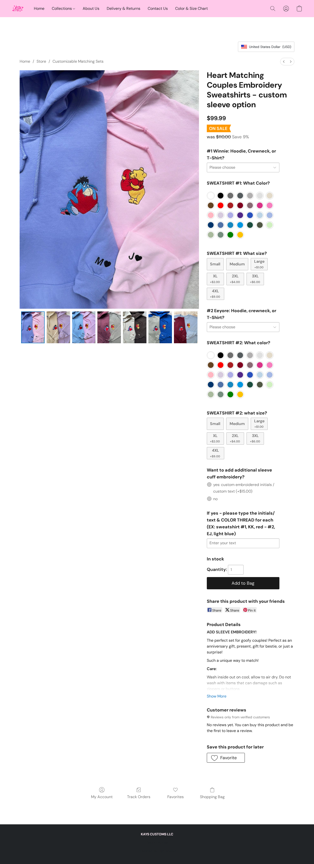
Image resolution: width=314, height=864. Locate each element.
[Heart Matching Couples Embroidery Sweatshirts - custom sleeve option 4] (134, 327)
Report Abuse (157, 842)
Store (41, 61)
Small (215, 264)
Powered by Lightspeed (157, 851)
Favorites (175, 796)
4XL (215, 293)
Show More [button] (216, 696)
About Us (91, 8)
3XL (255, 278)
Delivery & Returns (123, 8)
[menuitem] (283, 61)
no (215, 498)
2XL (235, 278)
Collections (62, 8)
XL (215, 278)
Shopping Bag (212, 796)
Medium (237, 264)
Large (259, 264)
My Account (102, 796)
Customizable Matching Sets (78, 61)
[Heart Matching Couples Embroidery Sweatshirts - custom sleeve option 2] (84, 327)
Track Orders (138, 796)
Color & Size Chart (191, 8)
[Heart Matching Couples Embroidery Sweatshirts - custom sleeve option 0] (33, 327)
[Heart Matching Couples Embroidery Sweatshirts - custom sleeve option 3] (109, 327)
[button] (18, 8)
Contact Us (158, 8)
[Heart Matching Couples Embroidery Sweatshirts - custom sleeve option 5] (160, 327)
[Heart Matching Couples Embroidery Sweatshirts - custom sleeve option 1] (58, 327)
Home (39, 8)
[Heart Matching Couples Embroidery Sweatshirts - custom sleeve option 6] (185, 327)
